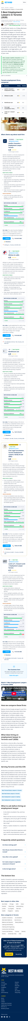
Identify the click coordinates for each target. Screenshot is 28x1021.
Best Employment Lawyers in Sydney (11, 796)
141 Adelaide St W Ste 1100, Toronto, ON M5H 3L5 (13, 342)
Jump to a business (14, 75)
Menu (24, 2)
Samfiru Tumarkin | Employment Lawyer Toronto (9, 89)
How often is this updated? (10, 857)
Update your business (6, 1005)
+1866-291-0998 (17, 545)
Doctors (4, 933)
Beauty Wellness (19, 922)
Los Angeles (11, 908)
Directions (7, 241)
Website (6, 238)
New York (18, 908)
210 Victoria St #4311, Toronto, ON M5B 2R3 (13, 553)
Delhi (17, 904)
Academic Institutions (7, 917)
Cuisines (17, 931)
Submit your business (6, 1003)
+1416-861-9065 (17, 238)
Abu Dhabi (4, 904)
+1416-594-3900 (17, 651)
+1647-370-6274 (17, 432)
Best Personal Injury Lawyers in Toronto (12, 790)
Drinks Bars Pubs (12, 933)
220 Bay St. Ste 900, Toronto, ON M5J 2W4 (13, 438)
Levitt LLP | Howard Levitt (9, 112)
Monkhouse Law (8, 102)
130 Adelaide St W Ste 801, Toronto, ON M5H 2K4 (13, 659)
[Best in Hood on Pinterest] (7, 1017)
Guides (3, 1000)
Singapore (10, 911)
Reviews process (5, 1008)
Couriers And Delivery (7, 931)
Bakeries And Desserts (7, 922)
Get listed (9, 954)
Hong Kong (11, 906)
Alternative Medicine (7, 920)
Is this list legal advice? (9, 869)
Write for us (4, 1006)
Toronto (7, 7)
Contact (3, 1001)
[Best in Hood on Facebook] (4, 1017)
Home (2, 7)
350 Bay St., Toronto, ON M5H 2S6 (11, 245)
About (2, 998)
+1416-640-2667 (17, 335)
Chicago (11, 904)
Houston (4, 906)
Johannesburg (19, 906)
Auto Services (18, 920)
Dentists (23, 931)
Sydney (17, 911)
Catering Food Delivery (7, 924)
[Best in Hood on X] (9, 1017)
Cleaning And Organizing (8, 927)
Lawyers (11, 7)
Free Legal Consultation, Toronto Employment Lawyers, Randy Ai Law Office (9, 107)
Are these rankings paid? (10, 845)
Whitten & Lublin (8, 95)
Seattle (3, 911)
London (4, 908)
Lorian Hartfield (9, 24)
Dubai (22, 904)
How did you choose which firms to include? (13, 851)
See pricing (19, 954)
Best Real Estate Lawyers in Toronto (11, 793)
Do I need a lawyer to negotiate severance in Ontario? (11, 863)
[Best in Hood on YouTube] (2, 1017)
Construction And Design (8, 929)
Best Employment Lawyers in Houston (11, 800)
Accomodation (18, 917)
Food (20, 933)
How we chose (16, 21)
